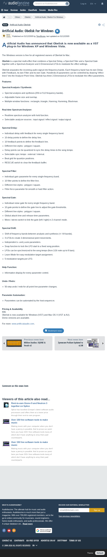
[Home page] (4, 17)
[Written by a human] (6, 36)
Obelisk (28, 17)
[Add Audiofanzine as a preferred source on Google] (43, 530)
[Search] (67, 3)
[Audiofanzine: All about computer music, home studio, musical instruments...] (16, 3)
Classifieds (32, 9)
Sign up (97, 510)
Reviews (14, 9)
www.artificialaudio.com (23, 324)
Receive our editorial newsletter (74, 505)
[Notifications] (102, 3)
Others (17, 17)
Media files (52, 9)
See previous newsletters (69, 516)
